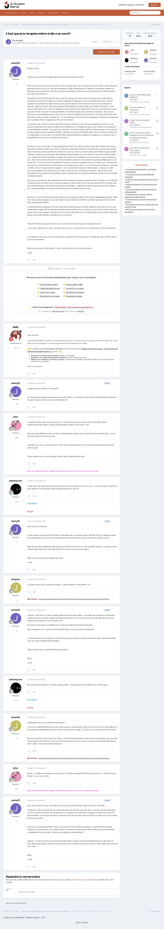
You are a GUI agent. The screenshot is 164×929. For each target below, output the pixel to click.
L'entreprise (53, 13)
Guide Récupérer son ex (50, 288)
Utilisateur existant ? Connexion (131, 5)
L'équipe (41, 13)
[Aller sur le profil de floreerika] (126, 149)
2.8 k (16, 502)
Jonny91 (19, 40)
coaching (80, 311)
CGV (43, 918)
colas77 (136, 112)
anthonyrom (15, 480)
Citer (34, 260)
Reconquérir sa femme (75, 292)
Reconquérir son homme (50, 296)
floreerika (136, 153)
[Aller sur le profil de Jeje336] (126, 134)
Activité (65, 13)
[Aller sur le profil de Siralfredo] (126, 121)
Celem (135, 99)
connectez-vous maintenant (83, 880)
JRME (15, 327)
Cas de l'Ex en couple (74, 288)
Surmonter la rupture (74, 296)
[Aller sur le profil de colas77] (126, 108)
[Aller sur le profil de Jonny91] (8, 41)
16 (16, 84)
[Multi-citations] (28, 259)
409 (16, 438)
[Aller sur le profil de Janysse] (15, 587)
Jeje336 (136, 140)
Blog (32, 13)
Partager (94, 42)
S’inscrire (154, 5)
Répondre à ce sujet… (27, 892)
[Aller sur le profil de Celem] (126, 96)
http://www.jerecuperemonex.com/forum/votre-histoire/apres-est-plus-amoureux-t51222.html (74, 599)
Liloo (15, 417)
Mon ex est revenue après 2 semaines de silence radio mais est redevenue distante (141, 135)
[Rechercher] (158, 13)
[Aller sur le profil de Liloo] (15, 425)
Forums (23, 13)
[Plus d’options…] (115, 63)
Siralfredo (136, 125)
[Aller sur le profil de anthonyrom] (15, 489)
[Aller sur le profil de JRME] (15, 335)
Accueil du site (11, 13)
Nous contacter (82, 922)
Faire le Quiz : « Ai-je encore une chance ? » (74, 307)
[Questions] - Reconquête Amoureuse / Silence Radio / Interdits (54, 43)
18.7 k (16, 348)
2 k (16, 600)
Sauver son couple (47, 292)
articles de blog (58, 311)
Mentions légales (33, 918)
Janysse (15, 579)
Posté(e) (36, 63)
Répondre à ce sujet (106, 52)
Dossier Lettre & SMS (74, 284)
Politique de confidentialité (13, 918)
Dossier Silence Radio (49, 284)
